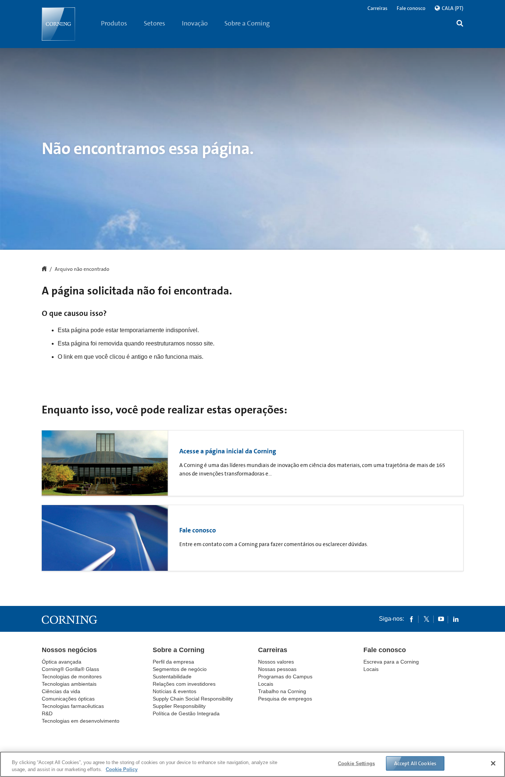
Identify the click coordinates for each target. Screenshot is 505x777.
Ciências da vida (61, 691)
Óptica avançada (61, 662)
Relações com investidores (184, 684)
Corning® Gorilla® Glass (70, 669)
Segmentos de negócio (180, 669)
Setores (154, 23)
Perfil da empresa (173, 662)
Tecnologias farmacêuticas (73, 706)
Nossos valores (276, 662)
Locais (265, 684)
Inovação (195, 23)
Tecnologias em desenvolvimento (80, 721)
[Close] (493, 763)
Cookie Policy (122, 769)
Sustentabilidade (172, 676)
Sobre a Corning (247, 23)
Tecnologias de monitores (72, 676)
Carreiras (377, 8)
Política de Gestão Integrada (186, 713)
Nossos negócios (69, 650)
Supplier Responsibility (179, 706)
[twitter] (426, 618)
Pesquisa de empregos (285, 699)
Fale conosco (411, 8)
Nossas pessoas (277, 669)
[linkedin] (455, 618)
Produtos (114, 23)
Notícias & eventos (174, 691)
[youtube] (441, 618)
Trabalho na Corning (282, 691)
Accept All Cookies (415, 763)
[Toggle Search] (460, 24)
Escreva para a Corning (391, 662)
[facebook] (411, 618)
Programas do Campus (285, 676)
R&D (47, 713)
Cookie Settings (356, 763)
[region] (252, 764)
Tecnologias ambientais (69, 684)
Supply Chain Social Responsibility (193, 699)
